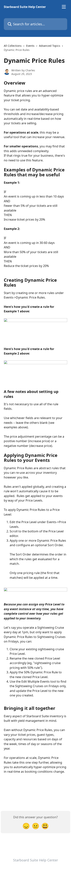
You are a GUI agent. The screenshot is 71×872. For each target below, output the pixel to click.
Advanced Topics (49, 45)
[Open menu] (63, 7)
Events (30, 45)
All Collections (13, 45)
